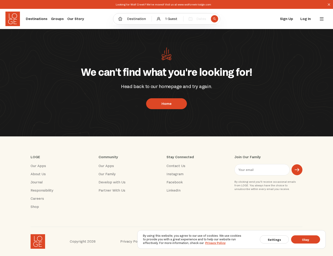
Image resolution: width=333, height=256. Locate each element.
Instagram (174, 174)
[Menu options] (322, 19)
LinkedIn (173, 190)
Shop (35, 207)
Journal (37, 182)
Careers (37, 198)
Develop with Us (112, 182)
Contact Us (175, 166)
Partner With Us (112, 190)
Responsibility (42, 190)
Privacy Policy (215, 243)
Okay (305, 239)
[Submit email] (297, 169)
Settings (274, 239)
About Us (38, 174)
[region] (231, 239)
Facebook (174, 182)
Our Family (107, 174)
